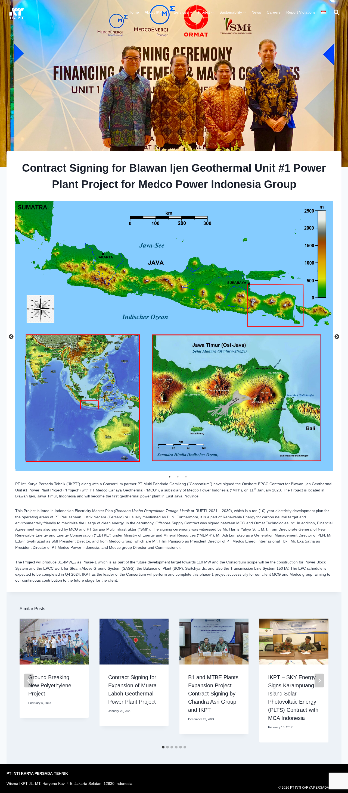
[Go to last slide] (28, 680)
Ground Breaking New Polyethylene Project (49, 685)
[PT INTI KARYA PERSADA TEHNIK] (17, 13)
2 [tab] (178, 476)
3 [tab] (186, 476)
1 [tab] (169, 476)
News (256, 12)
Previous (11, 337)
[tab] (163, 747)
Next (337, 337)
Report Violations (301, 12)
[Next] (319, 680)
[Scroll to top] (338, 772)
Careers (274, 12)
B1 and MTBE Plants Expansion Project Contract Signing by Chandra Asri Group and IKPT (213, 693)
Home (134, 12)
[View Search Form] (336, 12)
